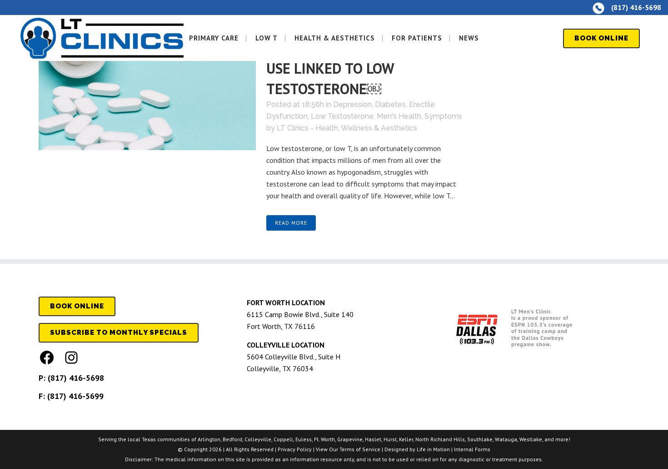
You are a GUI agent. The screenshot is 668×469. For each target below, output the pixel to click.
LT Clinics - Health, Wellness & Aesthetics (347, 128)
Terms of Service (359, 449)
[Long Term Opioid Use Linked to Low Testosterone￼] (147, 89)
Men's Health (399, 116)
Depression (352, 104)
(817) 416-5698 (76, 378)
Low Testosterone (342, 116)
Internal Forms (472, 449)
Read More (291, 222)
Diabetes (390, 104)
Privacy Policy (295, 449)
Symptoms (443, 116)
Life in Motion (433, 449)
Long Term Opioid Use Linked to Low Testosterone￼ (354, 68)
